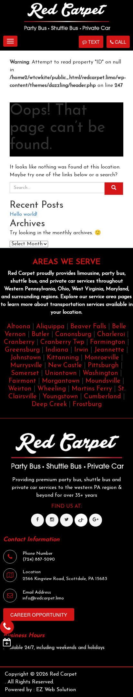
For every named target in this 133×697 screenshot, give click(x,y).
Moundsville (103, 381)
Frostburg (87, 404)
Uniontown (61, 373)
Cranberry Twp (62, 342)
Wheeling (51, 389)
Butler (40, 334)
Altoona (18, 326)
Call (120, 42)
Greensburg (22, 350)
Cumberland (102, 396)
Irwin (81, 350)
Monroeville (102, 357)
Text (93, 42)
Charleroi (111, 334)
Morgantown (61, 381)
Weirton (20, 389)
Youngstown (60, 396)
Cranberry (19, 342)
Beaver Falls (88, 326)
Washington (100, 373)
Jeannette (109, 350)
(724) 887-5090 (39, 559)
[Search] (113, 188)
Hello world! (23, 214)
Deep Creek (49, 404)
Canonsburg (73, 334)
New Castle (65, 365)
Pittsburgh (103, 365)
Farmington (107, 342)
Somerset (25, 373)
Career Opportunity (38, 614)
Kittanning (63, 357)
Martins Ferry (92, 389)
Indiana (57, 350)
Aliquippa (50, 326)
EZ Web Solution (56, 689)
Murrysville (26, 365)
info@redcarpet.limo (43, 598)
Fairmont (22, 381)
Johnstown (25, 357)
